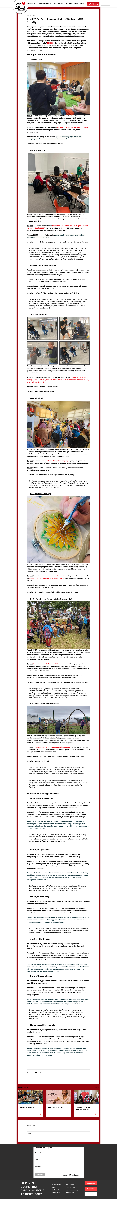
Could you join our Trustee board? (83, 1108)
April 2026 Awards (55, 1107)
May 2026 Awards (27, 1107)
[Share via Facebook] (27, 1072)
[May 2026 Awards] (30, 1097)
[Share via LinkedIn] (36, 1072)
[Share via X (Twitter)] (32, 1072)
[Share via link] (40, 1072)
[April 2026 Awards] (58, 1097)
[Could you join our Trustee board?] (86, 1097)
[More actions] (89, 15)
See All (96, 1087)
